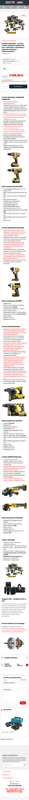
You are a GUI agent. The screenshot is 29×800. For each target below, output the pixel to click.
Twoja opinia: (7, 689)
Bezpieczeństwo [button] (10, 658)
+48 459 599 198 (14, 785)
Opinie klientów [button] (13, 665)
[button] (3, 7)
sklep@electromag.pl (14, 792)
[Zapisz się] (24, 765)
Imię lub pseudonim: (9, 682)
